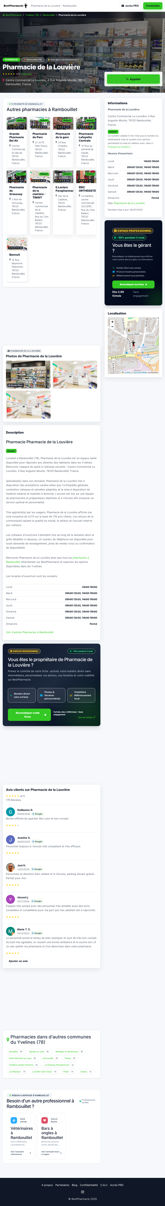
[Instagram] (82, 1192)
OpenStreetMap (140, 372)
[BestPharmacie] (15, 6)
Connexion (153, 5)
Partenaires (62, 1185)
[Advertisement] (52, 316)
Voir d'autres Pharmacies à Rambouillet (30, 632)
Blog (74, 1185)
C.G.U (103, 1185)
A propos (47, 1185)
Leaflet (127, 372)
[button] (133, 343)
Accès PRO (116, 1185)
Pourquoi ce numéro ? (119, 146)
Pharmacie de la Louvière (129, 203)
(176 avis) (26, 74)
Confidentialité (89, 1185)
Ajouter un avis (18, 961)
